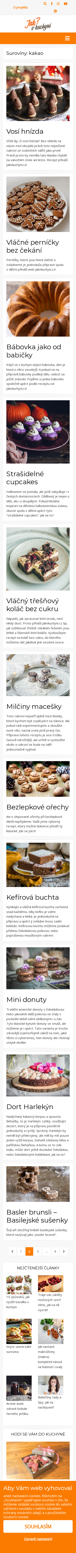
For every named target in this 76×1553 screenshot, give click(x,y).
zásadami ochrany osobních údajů (32, 1510)
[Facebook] (52, 3)
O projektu (20, 7)
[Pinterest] (55, 11)
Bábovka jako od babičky (33, 351)
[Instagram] (58, 3)
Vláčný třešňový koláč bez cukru (32, 605)
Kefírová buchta (32, 897)
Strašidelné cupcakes (25, 478)
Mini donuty (26, 999)
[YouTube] (65, 3)
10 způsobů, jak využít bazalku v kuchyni (18, 1302)
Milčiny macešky (33, 706)
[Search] (45, 3)
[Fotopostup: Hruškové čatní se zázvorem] (38, 1460)
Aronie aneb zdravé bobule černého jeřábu (17, 1408)
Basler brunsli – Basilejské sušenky (37, 1216)
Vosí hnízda (24, 131)
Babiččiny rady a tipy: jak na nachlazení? (49, 1402)
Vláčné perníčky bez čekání (32, 246)
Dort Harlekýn (29, 1107)
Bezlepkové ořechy (37, 807)
